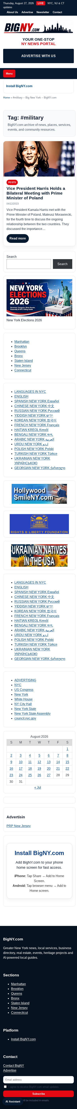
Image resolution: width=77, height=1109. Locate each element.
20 (49, 768)
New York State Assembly (32, 713)
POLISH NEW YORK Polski (34, 449)
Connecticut (22, 370)
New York (21, 694)
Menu (9, 73)
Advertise (27, 12)
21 (58, 768)
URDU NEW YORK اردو (31, 444)
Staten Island (23, 360)
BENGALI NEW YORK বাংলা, (33, 434)
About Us (12, 12)
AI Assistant (13, 1101)
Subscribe (38, 1093)
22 (67, 768)
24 (21, 775)
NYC (17, 685)
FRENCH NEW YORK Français (36, 425)
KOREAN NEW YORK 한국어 (35, 420)
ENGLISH (21, 396)
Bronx (18, 356)
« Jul (37, 787)
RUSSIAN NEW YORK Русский (37, 410)
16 (11, 768)
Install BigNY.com (19, 86)
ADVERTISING (25, 680)
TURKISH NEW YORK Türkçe (35, 453)
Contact (57, 12)
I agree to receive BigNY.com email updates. (33, 1086)
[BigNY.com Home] (38, 27)
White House (23, 699)
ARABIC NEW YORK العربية (34, 439)
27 (49, 775)
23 (11, 775)
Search (12, 256)
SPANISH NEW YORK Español (36, 401)
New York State (25, 708)
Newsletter (43, 12)
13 (49, 762)
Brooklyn (20, 346)
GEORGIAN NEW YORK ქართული (39, 468)
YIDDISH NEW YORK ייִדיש (33, 415)
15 (67, 762)
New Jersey (22, 365)
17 (21, 768)
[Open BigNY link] (39, 494)
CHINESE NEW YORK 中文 (34, 406)
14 (58, 762)
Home (6, 97)
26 (39, 775)
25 (30, 775)
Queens (19, 351)
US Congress (23, 689)
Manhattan (21, 341)
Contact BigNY (13, 1065)
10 (21, 762)
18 (30, 768)
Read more (17, 238)
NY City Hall (23, 704)
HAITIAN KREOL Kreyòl (31, 429)
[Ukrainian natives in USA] (39, 555)
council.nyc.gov (25, 718)
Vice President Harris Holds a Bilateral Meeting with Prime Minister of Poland (36, 193)
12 (39, 762)
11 (30, 762)
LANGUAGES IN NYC (30, 391)
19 (39, 768)
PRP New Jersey (19, 826)
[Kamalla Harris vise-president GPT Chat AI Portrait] (39, 159)
